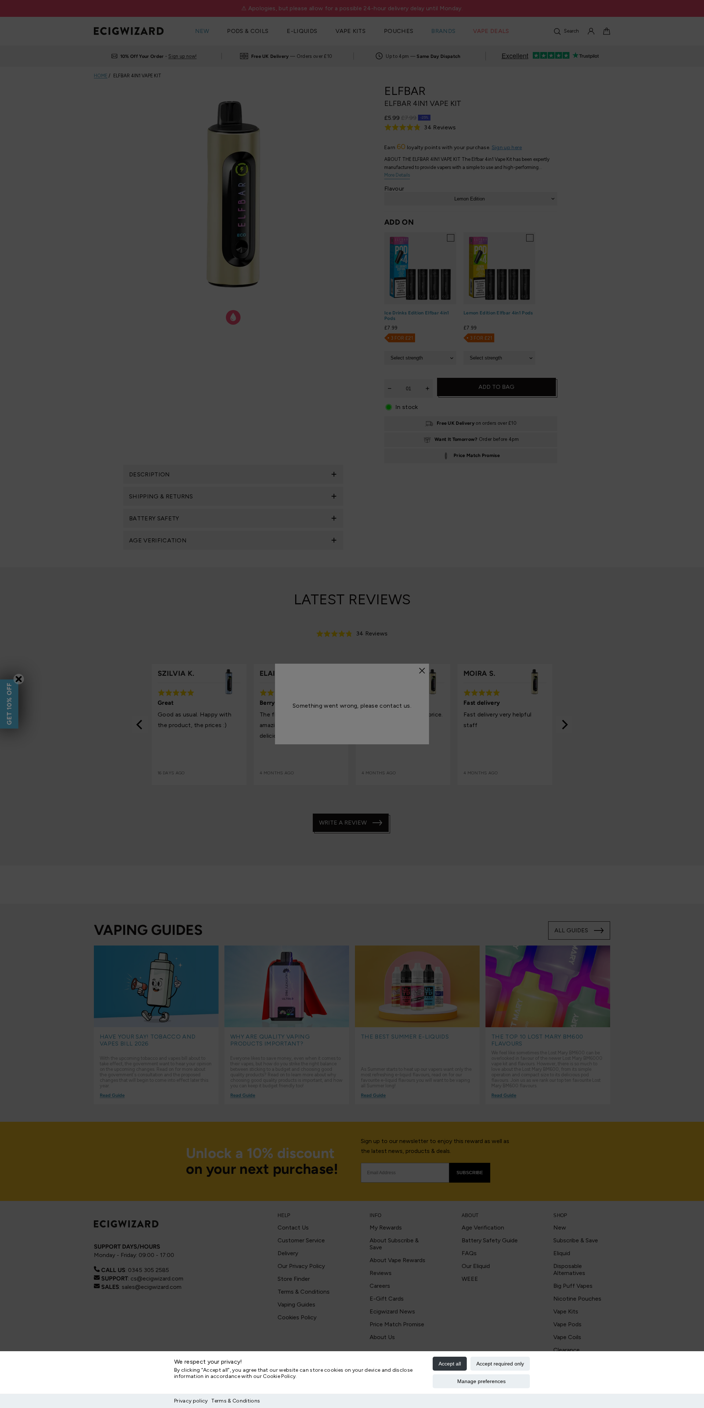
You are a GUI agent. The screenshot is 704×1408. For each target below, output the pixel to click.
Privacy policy (191, 1401)
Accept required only (500, 1364)
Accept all (450, 1364)
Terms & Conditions (235, 1401)
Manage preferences (481, 1381)
